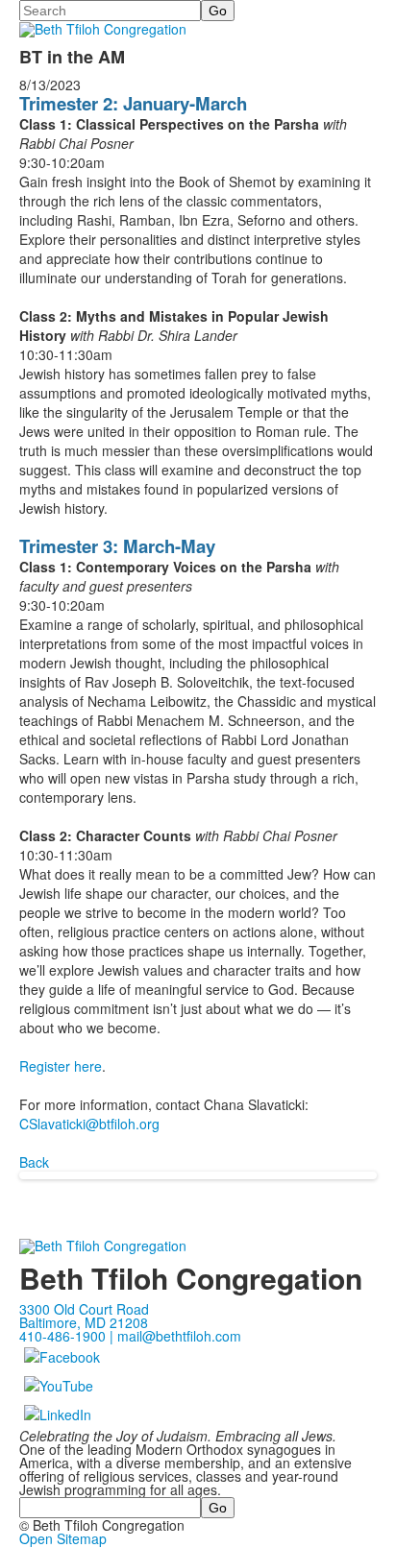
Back (34, 1162)
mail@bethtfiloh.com (179, 1335)
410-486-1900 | (68, 1335)
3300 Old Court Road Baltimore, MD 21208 (84, 1315)
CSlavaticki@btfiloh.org (89, 1123)
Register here (60, 1066)
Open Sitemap (63, 1538)
